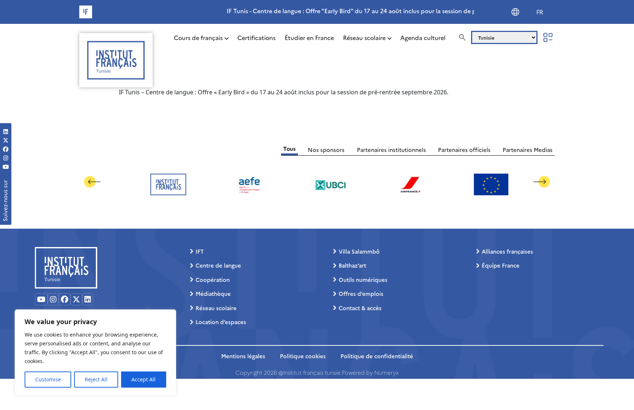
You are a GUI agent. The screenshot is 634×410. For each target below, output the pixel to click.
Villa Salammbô (359, 251)
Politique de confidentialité (376, 356)
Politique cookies (303, 356)
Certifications (256, 37)
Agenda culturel (422, 37)
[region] (95, 352)
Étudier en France (309, 37)
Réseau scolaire (364, 37)
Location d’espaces (221, 322)
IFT (200, 251)
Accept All (143, 379)
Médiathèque (213, 293)
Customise (48, 379)
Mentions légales (243, 356)
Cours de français (198, 37)
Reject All (96, 379)
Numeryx (386, 372)
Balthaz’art (352, 265)
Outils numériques (363, 279)
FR (539, 12)
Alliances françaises (507, 251)
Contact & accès (360, 308)
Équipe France (501, 265)
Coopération (213, 279)
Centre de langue (218, 265)
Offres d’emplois (361, 293)
